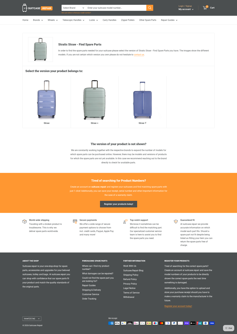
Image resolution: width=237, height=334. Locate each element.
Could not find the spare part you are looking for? (98, 279)
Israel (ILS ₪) (29, 318)
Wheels (51, 20)
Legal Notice (129, 288)
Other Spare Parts (147, 20)
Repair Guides (167, 20)
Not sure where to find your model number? (76, 13)
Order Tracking (89, 298)
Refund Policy (130, 279)
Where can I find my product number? (95, 267)
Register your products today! (118, 204)
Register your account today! (178, 306)
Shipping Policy (130, 275)
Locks (92, 20)
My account (185, 9)
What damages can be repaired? (97, 273)
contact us (139, 54)
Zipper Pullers (127, 20)
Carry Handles (109, 20)
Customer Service (90, 294)
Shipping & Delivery (91, 290)
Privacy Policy (130, 283)
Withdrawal (128, 297)
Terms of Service (131, 292)
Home (25, 20)
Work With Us (129, 266)
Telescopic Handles (72, 20)
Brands (36, 20)
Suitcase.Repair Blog (133, 270)
